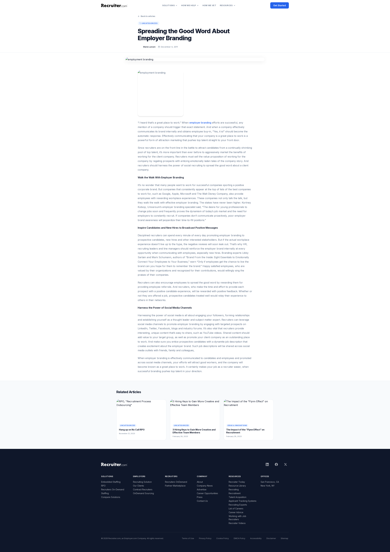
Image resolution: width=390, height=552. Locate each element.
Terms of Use (188, 538)
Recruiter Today (237, 482)
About (200, 482)
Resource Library (237, 485)
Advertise (201, 489)
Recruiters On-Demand (112, 489)
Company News (205, 485)
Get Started (279, 5)
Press (199, 497)
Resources (226, 5)
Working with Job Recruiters (237, 518)
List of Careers (236, 508)
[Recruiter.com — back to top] (114, 5)
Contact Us (202, 501)
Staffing (105, 493)
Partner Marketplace (175, 485)
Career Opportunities (207, 493)
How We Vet (209, 5)
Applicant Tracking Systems (242, 501)
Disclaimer (271, 538)
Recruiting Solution (142, 482)
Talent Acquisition (237, 497)
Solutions (168, 5)
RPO (103, 485)
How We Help (188, 5)
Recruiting (234, 489)
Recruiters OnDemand (176, 482)
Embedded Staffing (111, 482)
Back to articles (148, 16)
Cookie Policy (222, 538)
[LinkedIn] (267, 464)
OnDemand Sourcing (143, 493)
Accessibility (256, 538)
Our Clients (138, 485)
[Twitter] (285, 464)
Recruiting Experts (238, 504)
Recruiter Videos (237, 523)
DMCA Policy (239, 538)
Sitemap (284, 538)
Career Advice (236, 512)
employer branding (200, 122)
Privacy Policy (205, 538)
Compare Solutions (110, 497)
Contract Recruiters (142, 489)
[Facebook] (276, 464)
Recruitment (235, 493)
